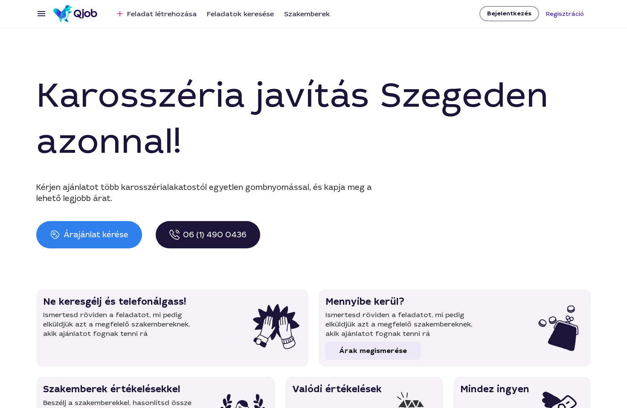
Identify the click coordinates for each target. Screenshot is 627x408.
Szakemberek (307, 13)
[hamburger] (41, 13)
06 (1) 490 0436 (215, 235)
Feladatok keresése (240, 13)
